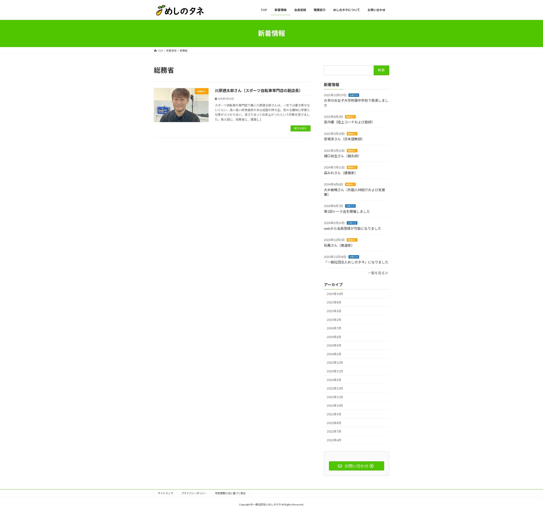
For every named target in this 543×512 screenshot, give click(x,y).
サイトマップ (165, 493)
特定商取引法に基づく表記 (230, 493)
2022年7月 (334, 431)
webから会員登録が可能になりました (352, 228)
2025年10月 (335, 293)
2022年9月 (334, 414)
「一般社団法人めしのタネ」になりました (356, 262)
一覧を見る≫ (378, 273)
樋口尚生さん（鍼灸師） (342, 156)
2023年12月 (335, 362)
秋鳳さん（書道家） (339, 245)
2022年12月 (335, 388)
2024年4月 (334, 345)
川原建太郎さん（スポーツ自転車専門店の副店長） (259, 90)
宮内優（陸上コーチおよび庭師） (349, 122)
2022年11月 (335, 397)
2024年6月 (334, 336)
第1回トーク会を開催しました (347, 211)
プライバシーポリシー (194, 493)
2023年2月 (334, 379)
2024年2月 (334, 354)
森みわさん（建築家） (341, 173)
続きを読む (300, 128)
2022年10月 (335, 405)
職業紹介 (350, 116)
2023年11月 (335, 371)
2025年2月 (334, 319)
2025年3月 (334, 311)
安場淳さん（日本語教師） (344, 139)
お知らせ (354, 95)
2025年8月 (334, 302)
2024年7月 (334, 328)
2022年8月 (334, 422)
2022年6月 (334, 440)
